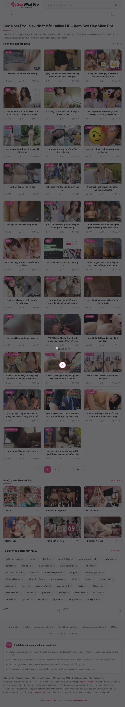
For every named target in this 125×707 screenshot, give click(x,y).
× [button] (62, 364)
